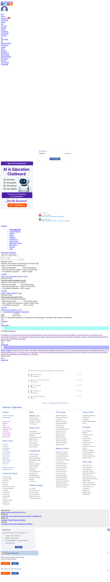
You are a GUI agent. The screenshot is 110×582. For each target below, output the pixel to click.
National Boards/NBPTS (89, 421)
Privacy (23, 512)
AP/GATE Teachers (61, 415)
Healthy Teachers (87, 442)
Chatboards (5, 33)
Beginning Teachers (62, 417)
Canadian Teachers (35, 422)
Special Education (61, 439)
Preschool (5, 446)
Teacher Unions (60, 444)
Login (3, 16)
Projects (3, 60)
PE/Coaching (33, 443)
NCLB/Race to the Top (88, 446)
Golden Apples (60, 427)
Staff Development (61, 483)
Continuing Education (88, 415)
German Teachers (34, 494)
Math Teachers (33, 439)
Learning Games (61, 469)
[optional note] (10, 543)
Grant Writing (6, 496)
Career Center (6, 435)
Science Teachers (34, 445)
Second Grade (6, 452)
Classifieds (4, 64)
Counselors (59, 419)
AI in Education (45, 215)
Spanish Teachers (34, 496)
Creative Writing (33, 466)
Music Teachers (33, 441)
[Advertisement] (10, 140)
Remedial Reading (34, 477)
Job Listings (13, 524)
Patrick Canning (6, 350)
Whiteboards (86, 494)
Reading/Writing (34, 475)
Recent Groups (6, 43)
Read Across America (8, 486)
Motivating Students (61, 477)
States (3, 49)
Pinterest (16, 520)
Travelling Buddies (7, 488)
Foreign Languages (35, 433)
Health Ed (32, 435)
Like (2, 319)
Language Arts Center (35, 437)
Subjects (4, 51)
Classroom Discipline (62, 456)
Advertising (5, 524)
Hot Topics (4, 59)
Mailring (22, 520)
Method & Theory (15, 243)
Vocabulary (32, 481)
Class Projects (6, 433)
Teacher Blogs (86, 481)
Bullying (84, 433)
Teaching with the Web (89, 484)
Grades (3, 47)
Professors (5, 463)
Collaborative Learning (62, 460)
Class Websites (87, 469)
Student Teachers (61, 441)
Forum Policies (15, 512)
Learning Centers (7, 500)
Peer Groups (5, 55)
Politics (84, 448)
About (7, 512)
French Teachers (34, 492)
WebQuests (5, 504)
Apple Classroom (87, 467)
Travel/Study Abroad (35, 498)
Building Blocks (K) (34, 460)
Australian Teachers (35, 420)
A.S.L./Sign (32, 488)
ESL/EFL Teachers (34, 490)
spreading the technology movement (16, 312)
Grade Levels (6, 421)
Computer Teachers (88, 471)
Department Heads (61, 423)
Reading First (33, 473)
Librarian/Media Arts (35, 471)
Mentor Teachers (61, 433)
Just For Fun (86, 444)
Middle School (6, 460)
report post (4, 325)
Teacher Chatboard (8, 415)
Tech (11, 249)
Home (3, 512)
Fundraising (5, 494)
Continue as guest (21, 276)
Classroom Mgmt (61, 458)
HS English (32, 469)
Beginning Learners (61, 452)
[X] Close (18, 293)
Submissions (22, 524)
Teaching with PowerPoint (90, 479)
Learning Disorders (61, 467)
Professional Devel (61, 479)
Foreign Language (36, 485)
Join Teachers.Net (7, 2)
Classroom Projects (9, 473)
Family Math (6, 492)
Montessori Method (61, 475)
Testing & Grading (61, 487)
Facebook (4, 520)
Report (19, 547)
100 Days (5, 490)
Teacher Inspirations (88, 452)
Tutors (84, 423)
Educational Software (88, 473)
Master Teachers (61, 431)
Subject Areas (34, 428)
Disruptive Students (61, 463)
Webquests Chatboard (8, 252)
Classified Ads (37, 516)
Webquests (4, 45)
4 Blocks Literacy (34, 454)
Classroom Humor (87, 435)
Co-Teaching (59, 462)
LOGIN (4, 274)
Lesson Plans (13, 516)
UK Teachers (33, 424)
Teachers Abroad (34, 418)
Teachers (4, 36)
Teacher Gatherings (88, 450)
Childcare (5, 444)
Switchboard (6, 502)
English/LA (5, 53)
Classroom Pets (7, 479)
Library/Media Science (62, 429)
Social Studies (33, 447)
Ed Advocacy (86, 440)
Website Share (86, 492)
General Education (61, 465)
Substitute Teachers (61, 442)
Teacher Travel (86, 458)
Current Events (86, 438)
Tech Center (5, 62)
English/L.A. (13, 239)
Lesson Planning (61, 473)
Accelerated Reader (35, 458)
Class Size (85, 436)
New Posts (4, 40)
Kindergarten (6, 448)
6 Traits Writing (33, 456)
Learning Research (61, 471)
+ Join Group (55, 159)
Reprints (29, 524)
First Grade (5, 450)
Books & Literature (34, 464)
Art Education (33, 431)
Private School (60, 435)
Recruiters (85, 419)
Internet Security (87, 475)
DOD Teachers (60, 425)
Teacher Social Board (88, 456)
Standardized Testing (62, 485)
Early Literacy (33, 468)
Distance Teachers (61, 421)
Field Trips (5, 481)
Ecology (4, 498)
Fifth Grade (5, 458)
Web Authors (86, 488)
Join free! (5, 563)
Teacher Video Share (88, 482)
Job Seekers (86, 417)
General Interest (14, 231)
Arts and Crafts (6, 477)
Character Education (62, 454)
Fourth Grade (6, 456)
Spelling (31, 479)
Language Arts (34, 451)
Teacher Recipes (87, 454)
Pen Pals (5, 482)
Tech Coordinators (87, 486)
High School (6, 462)
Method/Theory (6, 57)
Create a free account (8, 276)
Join (2, 14)
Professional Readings (62, 481)
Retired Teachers (61, 437)
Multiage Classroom (8, 467)
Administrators (6, 417)
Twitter (10, 520)
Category (4, 226)
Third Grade (5, 454)
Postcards (5, 484)
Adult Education (7, 469)
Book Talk (32, 462)
